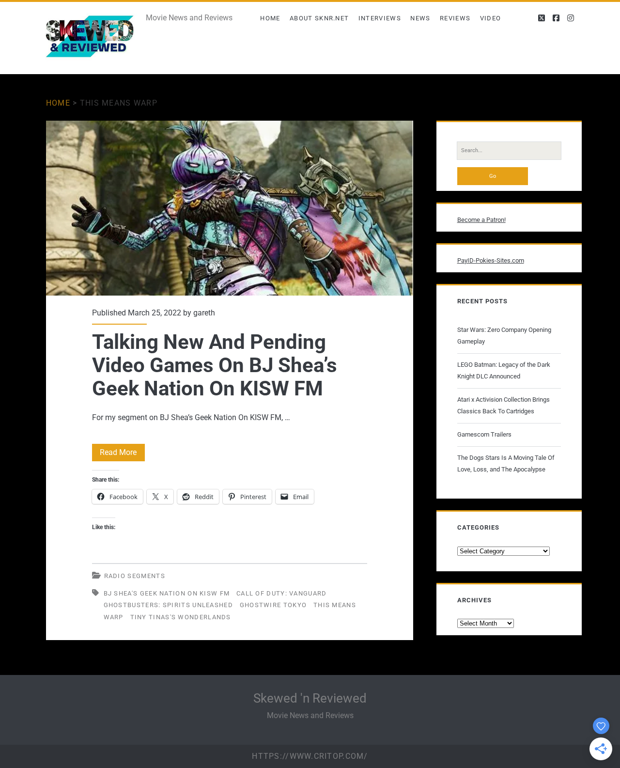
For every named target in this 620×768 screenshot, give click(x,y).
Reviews (455, 18)
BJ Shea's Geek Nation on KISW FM (167, 593)
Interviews (379, 18)
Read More (122, 454)
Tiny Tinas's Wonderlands (180, 617)
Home (270, 18)
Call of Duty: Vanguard (281, 593)
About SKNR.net (319, 18)
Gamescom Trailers (484, 434)
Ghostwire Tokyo (273, 605)
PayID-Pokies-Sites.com (490, 260)
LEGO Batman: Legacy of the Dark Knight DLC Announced (503, 370)
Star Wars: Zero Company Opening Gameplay (504, 335)
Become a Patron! (481, 219)
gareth (204, 312)
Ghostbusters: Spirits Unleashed (168, 605)
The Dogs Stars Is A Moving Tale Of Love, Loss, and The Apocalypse (506, 463)
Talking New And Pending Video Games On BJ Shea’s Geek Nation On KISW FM (229, 208)
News (420, 18)
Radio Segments (134, 576)
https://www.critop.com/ (310, 756)
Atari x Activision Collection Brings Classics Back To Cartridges (503, 405)
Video (490, 18)
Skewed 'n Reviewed (310, 698)
